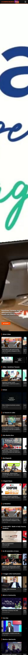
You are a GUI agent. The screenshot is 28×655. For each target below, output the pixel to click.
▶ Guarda (5, 323)
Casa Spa (5, 618)
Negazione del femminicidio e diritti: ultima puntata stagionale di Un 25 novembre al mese (11, 568)
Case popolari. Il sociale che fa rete (10, 633)
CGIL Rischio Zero (8, 435)
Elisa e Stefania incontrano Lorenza (11, 405)
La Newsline (7, 504)
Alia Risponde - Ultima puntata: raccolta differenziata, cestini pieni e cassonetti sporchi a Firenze (11, 475)
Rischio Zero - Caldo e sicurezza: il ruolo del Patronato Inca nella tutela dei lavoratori (11, 452)
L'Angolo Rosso (7, 481)
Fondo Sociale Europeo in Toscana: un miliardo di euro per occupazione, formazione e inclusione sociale (11, 429)
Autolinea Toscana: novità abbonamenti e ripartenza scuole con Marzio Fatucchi (11, 384)
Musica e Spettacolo (9, 639)
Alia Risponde (7, 458)
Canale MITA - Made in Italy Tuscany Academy (14, 527)
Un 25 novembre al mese (11, 551)
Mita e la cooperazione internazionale (7, 544)
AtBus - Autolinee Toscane (11, 367)
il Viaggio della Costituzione (9, 589)
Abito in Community (9, 595)
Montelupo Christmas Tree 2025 (10, 610)
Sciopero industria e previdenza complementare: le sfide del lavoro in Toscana (11, 498)
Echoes (5, 390)
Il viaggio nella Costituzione (12, 574)
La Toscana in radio (9, 412)
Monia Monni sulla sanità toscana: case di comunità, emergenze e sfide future (11, 351)
